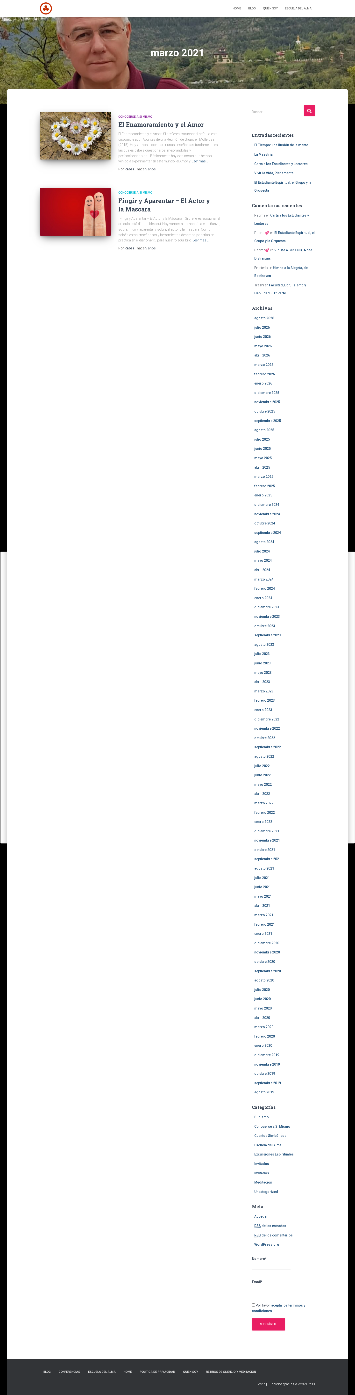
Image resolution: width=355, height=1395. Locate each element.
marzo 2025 (263, 477)
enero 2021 (263, 934)
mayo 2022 (263, 784)
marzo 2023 (263, 691)
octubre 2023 (264, 626)
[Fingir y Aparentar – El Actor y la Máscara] (75, 212)
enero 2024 (263, 598)
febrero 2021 (264, 924)
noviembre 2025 (267, 402)
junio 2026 (262, 337)
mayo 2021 (263, 896)
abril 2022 (262, 794)
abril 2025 (262, 467)
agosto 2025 (264, 430)
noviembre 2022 (267, 728)
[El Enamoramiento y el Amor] (75, 136)
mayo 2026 (263, 346)
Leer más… (200, 161)
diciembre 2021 (266, 831)
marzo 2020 (263, 1027)
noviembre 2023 (267, 616)
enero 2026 (263, 383)
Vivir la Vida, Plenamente (273, 173)
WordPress (306, 1384)
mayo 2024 (263, 560)
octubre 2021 (264, 850)
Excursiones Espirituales (274, 1154)
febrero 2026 (264, 374)
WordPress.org (266, 1244)
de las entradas (270, 1226)
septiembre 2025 (267, 421)
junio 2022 (262, 775)
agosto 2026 (264, 318)
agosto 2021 (264, 868)
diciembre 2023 (266, 607)
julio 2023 (262, 654)
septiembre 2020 (267, 971)
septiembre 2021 (267, 859)
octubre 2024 (264, 523)
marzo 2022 (263, 803)
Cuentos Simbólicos (270, 1136)
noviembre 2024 (267, 514)
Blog (252, 8)
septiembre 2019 (267, 1083)
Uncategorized (266, 1192)
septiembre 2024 (267, 533)
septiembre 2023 (267, 635)
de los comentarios (273, 1235)
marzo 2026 (263, 365)
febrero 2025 (264, 486)
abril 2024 (262, 570)
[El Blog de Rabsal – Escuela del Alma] (46, 8)
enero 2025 (263, 495)
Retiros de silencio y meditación (231, 1371)
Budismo (261, 1117)
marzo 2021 (263, 915)
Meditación (263, 1182)
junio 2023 (262, 663)
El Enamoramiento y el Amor (161, 125)
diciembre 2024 (266, 505)
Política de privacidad (157, 1371)
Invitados (261, 1164)
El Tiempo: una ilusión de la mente (281, 145)
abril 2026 (262, 355)
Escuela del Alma (298, 8)
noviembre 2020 (267, 952)
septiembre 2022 (267, 747)
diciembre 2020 (266, 943)
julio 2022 (262, 766)
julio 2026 (262, 327)
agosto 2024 (264, 542)
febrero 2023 (264, 700)
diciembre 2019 (266, 1055)
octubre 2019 (264, 1073)
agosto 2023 (264, 645)
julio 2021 (262, 878)
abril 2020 (262, 1018)
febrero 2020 (264, 1036)
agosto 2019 (264, 1092)
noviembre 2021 (267, 840)
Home (237, 8)
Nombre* (259, 1259)
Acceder (261, 1216)
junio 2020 (262, 999)
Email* (257, 1282)
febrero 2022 (264, 812)
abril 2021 (262, 906)
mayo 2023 (263, 673)
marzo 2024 (263, 579)
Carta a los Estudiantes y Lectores (281, 164)
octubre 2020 (264, 962)
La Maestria (263, 154)
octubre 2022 (264, 738)
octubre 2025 (264, 411)
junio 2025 (262, 448)
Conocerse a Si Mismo (135, 116)
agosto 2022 (264, 756)
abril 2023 (262, 682)
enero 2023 (263, 710)
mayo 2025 (263, 458)
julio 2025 (262, 439)
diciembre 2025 (266, 393)
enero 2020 (263, 1045)
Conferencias (69, 1371)
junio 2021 (262, 887)
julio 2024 (262, 551)
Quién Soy (270, 8)
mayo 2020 (263, 1008)
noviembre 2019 (267, 1064)
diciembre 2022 (266, 719)
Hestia (260, 1384)
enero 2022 (263, 822)
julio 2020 (262, 990)
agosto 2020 (264, 980)
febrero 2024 (264, 588)
